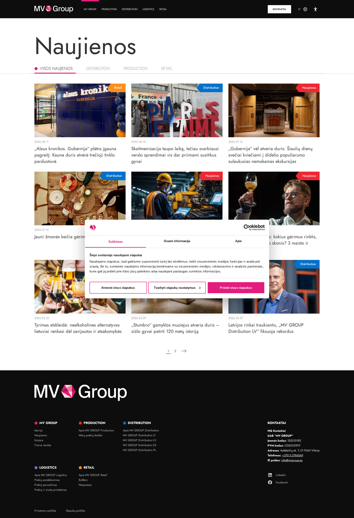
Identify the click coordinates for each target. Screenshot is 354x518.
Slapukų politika (75, 511)
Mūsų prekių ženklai (90, 435)
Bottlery (83, 480)
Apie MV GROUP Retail (93, 475)
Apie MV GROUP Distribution (141, 430)
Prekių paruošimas (45, 485)
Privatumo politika (45, 511)
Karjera (38, 440)
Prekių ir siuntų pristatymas (50, 490)
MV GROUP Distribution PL (139, 450)
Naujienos (40, 435)
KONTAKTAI (279, 9)
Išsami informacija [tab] (177, 241)
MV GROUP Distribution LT (139, 435)
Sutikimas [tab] (115, 241)
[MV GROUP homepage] (53, 9)
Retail (166, 68)
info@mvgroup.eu (292, 460)
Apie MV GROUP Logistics (50, 475)
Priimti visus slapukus (236, 287)
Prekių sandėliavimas (47, 480)
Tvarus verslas (42, 445)
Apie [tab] (238, 241)
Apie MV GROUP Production (96, 430)
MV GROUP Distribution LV (139, 440)
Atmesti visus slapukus (118, 287)
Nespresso (85, 485)
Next (184, 351)
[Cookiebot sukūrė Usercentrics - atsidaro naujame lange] (247, 227)
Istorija (38, 430)
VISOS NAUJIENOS (56, 68)
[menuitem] (90, 9)
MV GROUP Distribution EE (140, 445)
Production (136, 68)
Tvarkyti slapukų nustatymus (175, 287)
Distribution (98, 68)
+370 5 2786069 (292, 455)
